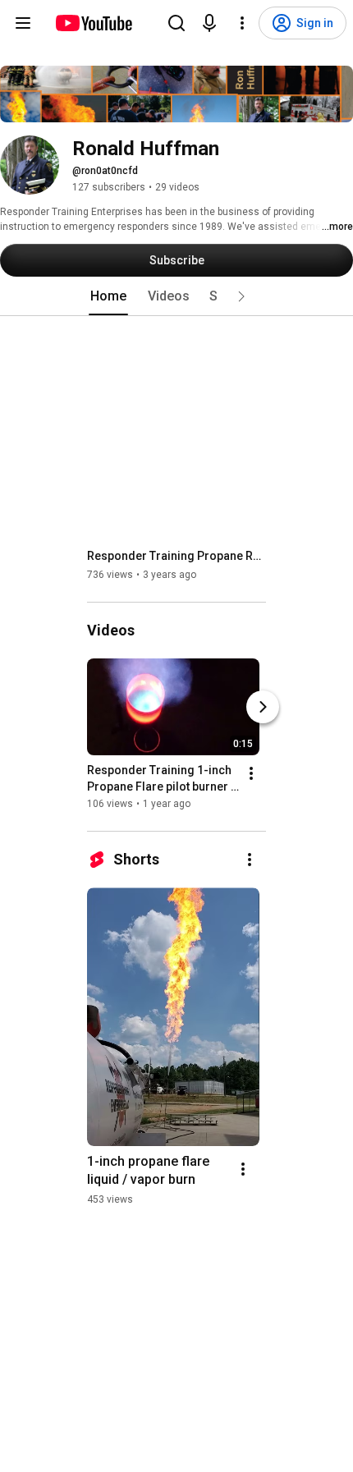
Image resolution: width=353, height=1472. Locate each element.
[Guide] (23, 23)
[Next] (262, 706)
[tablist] (176, 296)
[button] (241, 296)
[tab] (108, 296)
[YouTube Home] (93, 23)
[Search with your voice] (209, 23)
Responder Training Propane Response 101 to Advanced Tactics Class (177, 555)
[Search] (176, 23)
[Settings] (242, 23)
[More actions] (251, 773)
